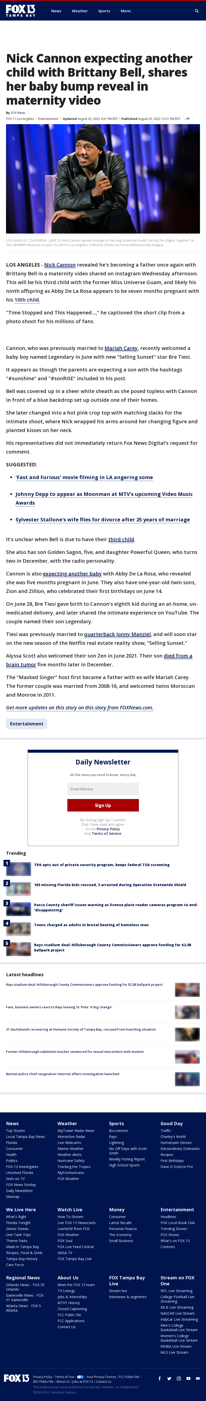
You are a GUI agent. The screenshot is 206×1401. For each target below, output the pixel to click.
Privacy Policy (108, 829)
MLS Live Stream (174, 1352)
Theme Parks (17, 1240)
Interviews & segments (127, 1296)
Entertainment (48, 119)
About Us (68, 1278)
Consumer (14, 1148)
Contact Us (67, 1326)
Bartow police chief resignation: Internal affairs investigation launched (62, 1074)
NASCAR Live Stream (178, 1313)
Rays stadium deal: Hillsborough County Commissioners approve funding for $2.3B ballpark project (84, 984)
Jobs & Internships (72, 1296)
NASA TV (65, 1252)
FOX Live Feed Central (75, 1246)
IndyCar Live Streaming (179, 1319)
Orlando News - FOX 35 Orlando (25, 1287)
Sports (116, 1123)
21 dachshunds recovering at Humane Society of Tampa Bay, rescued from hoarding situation (81, 1029)
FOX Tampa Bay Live (75, 1258)
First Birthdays (172, 1160)
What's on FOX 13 (175, 1240)
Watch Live (70, 1210)
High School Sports (124, 1165)
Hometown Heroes (176, 1142)
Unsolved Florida (19, 1172)
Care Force (15, 1264)
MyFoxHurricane (71, 1172)
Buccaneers (118, 1130)
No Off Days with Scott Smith (128, 1150)
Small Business (121, 1240)
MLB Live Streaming (177, 1307)
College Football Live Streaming (177, 1299)
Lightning (116, 1142)
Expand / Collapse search (197, 11)
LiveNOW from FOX (74, 1228)
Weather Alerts (70, 1154)
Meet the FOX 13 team (76, 1284)
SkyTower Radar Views (76, 1130)
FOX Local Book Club (178, 1222)
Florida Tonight (18, 1222)
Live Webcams (69, 1142)
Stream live (118, 1290)
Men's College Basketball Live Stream (179, 1327)
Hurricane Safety (71, 1160)
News (12, 1123)
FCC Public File (69, 1314)
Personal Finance (123, 1228)
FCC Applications (71, 1320)
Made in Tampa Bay (22, 1246)
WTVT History (69, 1302)
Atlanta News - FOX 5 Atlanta (23, 1308)
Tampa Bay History (21, 1258)
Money (116, 1210)
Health (11, 1154)
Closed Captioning (72, 1308)
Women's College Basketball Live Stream (179, 1338)
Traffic (166, 1130)
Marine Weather (71, 1148)
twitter (169, 1378)
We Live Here (21, 1210)
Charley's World (173, 1136)
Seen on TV (15, 1178)
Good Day (172, 1123)
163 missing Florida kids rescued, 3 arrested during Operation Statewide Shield (110, 884)
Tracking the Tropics (74, 1166)
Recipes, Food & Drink (24, 1252)
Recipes (167, 1154)
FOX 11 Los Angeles (20, 119)
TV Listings (66, 1290)
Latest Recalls (120, 1222)
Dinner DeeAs (17, 1228)
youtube (188, 1378)
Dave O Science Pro (177, 1166)
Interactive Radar (71, 1136)
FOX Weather (68, 1178)
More (125, 10)
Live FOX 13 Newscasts (77, 1222)
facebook (160, 1378)
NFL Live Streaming (176, 1290)
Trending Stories (174, 1228)
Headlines (168, 1216)
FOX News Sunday (21, 1184)
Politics (12, 1160)
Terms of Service (106, 833)
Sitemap (12, 1196)
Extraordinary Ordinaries (180, 1148)
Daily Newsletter (19, 1190)
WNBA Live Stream (176, 1346)
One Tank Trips (18, 1234)
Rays (113, 1136)
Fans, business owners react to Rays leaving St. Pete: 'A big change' (59, 1007)
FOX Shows (170, 1234)
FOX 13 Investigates (22, 1166)
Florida (11, 1142)
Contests (168, 1246)
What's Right (16, 1216)
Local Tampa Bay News (25, 1136)
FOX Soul (65, 1240)
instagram (179, 1378)
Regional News (23, 1278)
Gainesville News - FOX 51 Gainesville (24, 1297)
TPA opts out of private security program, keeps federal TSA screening (102, 864)
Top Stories (15, 1130)
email (198, 1378)
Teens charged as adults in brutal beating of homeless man (91, 924)
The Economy (120, 1234)
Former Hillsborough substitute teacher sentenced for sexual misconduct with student (75, 1051)
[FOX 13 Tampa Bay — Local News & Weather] (22, 11)
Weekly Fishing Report (127, 1159)
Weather (67, 1123)
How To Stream (70, 1216)
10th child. (27, 299)
